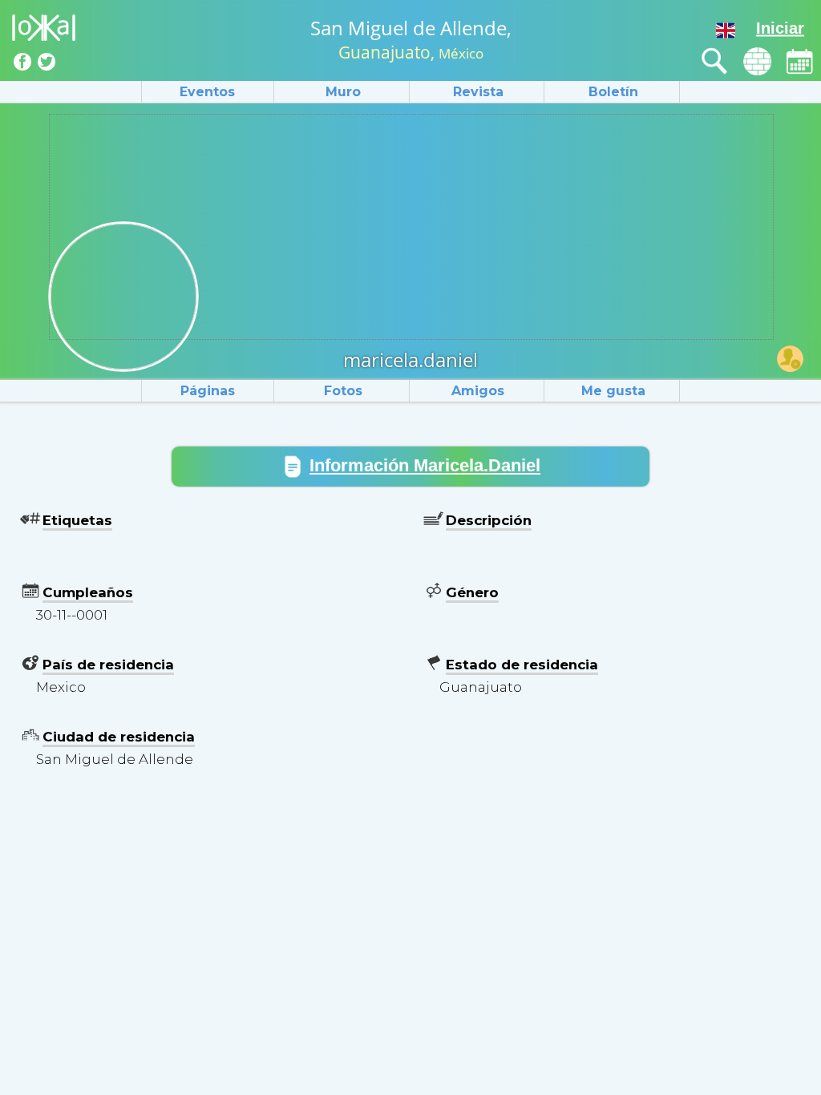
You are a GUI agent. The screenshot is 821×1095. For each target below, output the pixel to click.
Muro (343, 91)
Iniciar (780, 28)
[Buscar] (715, 61)
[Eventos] (800, 61)
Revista (478, 91)
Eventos (207, 91)
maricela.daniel (410, 359)
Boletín (613, 91)
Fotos (343, 390)
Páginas (207, 390)
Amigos (477, 390)
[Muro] (757, 61)
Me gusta (613, 390)
